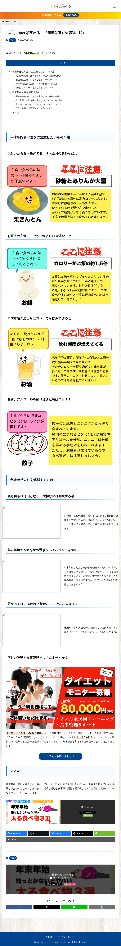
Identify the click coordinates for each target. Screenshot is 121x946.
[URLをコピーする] (102, 907)
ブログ (12, 40)
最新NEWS (71, 15)
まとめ (15, 113)
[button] (19, 907)
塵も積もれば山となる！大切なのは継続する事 (37, 96)
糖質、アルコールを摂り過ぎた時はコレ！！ (36, 87)
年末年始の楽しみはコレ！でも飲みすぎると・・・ (39, 83)
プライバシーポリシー (65, 937)
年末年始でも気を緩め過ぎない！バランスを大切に (39, 100)
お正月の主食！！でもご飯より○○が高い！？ (36, 80)
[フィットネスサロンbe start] (60, 6)
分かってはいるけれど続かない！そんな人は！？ (38, 104)
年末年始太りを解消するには (27, 92)
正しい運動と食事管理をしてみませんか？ (35, 108)
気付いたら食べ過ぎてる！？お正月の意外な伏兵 (38, 76)
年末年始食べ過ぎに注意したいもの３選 (33, 71)
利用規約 (49, 937)
